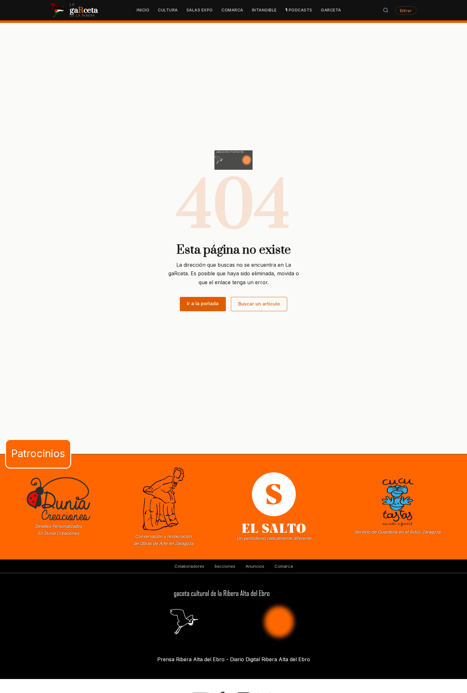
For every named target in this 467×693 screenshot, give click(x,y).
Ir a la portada (203, 303)
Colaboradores (189, 566)
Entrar (406, 10)
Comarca (232, 10)
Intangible (264, 10)
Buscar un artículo (259, 303)
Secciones (224, 566)
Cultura (168, 10)
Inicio (143, 10)
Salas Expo (199, 10)
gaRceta (331, 10)
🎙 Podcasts (298, 10)
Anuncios (255, 566)
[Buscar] (385, 10)
